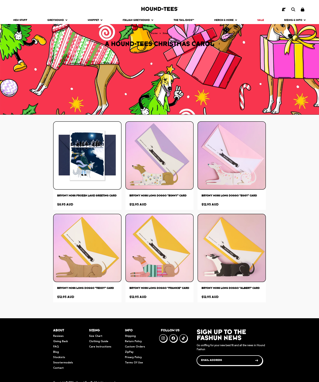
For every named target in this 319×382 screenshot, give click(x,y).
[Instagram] (163, 338)
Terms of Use (134, 362)
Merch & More (224, 20)
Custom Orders (135, 346)
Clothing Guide (98, 341)
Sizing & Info (293, 20)
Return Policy (133, 341)
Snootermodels (63, 362)
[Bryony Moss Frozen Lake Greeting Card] (87, 155)
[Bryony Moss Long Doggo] (159, 155)
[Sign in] (284, 9)
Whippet (93, 20)
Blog (56, 352)
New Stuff (20, 20)
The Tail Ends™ (184, 20)
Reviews (58, 336)
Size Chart (95, 336)
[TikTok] (183, 338)
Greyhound (55, 20)
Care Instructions (100, 346)
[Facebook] (173, 338)
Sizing (94, 330)
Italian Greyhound (136, 20)
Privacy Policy (133, 357)
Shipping (130, 336)
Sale (260, 20)
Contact (58, 368)
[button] (293, 9)
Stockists (59, 357)
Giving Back (60, 341)
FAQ (56, 346)
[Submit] (256, 360)
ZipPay (129, 352)
